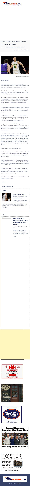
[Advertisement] (15, 24)
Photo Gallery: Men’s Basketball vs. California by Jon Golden (20, 196)
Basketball (26, 50)
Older (4, 214)
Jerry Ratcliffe (18, 483)
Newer (4, 190)
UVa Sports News (19, 50)
